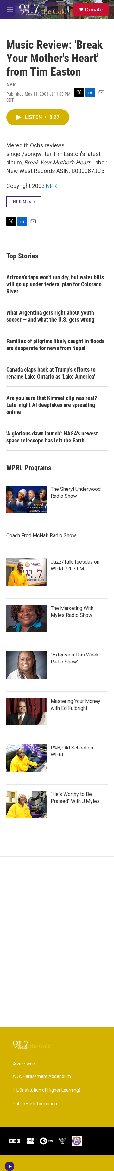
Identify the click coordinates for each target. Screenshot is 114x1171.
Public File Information (35, 1103)
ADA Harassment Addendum (42, 1076)
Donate (94, 9)
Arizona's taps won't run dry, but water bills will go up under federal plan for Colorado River (55, 284)
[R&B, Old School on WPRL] (27, 758)
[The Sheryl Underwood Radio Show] (27, 499)
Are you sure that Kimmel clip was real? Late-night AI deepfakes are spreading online (51, 405)
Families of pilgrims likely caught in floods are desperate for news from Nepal (55, 344)
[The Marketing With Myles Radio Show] (27, 618)
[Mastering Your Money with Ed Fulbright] (27, 711)
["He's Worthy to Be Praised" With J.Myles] (27, 804)
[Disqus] (57, 942)
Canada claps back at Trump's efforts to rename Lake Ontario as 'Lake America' (51, 373)
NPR (51, 185)
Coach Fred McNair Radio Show (41, 536)
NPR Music (24, 201)
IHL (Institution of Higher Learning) (46, 1090)
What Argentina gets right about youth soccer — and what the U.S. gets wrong (50, 316)
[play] (10, 1166)
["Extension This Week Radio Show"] (27, 665)
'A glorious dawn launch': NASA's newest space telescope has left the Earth (52, 437)
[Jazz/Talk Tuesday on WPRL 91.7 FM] (27, 572)
